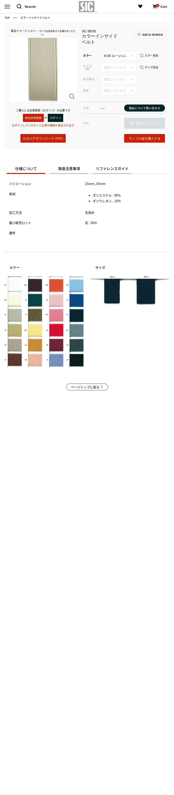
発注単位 (88, 79)
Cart (162, 6)
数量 (86, 90)
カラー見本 (151, 55)
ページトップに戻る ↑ (87, 387)
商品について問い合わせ (144, 108)
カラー (87, 55)
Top (8, 17)
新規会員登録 (33, 118)
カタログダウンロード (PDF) (43, 138)
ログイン (55, 118)
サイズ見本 (151, 67)
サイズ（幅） (87, 67)
